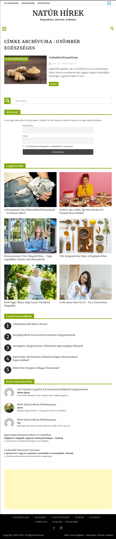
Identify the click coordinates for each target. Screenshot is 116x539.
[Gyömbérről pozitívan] (25, 70)
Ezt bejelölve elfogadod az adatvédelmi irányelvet (49, 146)
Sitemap (94, 517)
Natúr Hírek (58, 13)
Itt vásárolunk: (11, 3)
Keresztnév (28, 125)
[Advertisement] (58, 489)
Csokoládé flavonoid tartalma (21, 450)
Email (25, 136)
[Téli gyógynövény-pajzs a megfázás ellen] (85, 235)
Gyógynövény (60, 517)
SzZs (54, 63)
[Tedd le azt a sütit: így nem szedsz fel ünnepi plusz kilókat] (85, 189)
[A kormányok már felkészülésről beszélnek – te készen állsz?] (30, 189)
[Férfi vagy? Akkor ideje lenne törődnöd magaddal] (30, 282)
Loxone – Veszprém (65, 522)
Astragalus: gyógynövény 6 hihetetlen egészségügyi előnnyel (48, 345)
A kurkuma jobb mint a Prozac (30, 324)
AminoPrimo (43, 3)
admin (20, 407)
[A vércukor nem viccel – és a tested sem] (85, 282)
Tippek (79, 517)
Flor (19, 422)
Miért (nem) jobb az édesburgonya (36, 404)
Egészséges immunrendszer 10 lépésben (27, 434)
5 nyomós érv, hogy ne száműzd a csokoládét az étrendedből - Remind (38, 453)
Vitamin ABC (21, 517)
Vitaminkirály (28, 3)
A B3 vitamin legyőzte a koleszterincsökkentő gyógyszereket (52, 389)
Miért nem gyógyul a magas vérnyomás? (36, 367)
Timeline (41, 522)
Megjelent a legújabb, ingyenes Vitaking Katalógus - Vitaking (33, 438)
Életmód (40, 517)
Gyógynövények (16, 59)
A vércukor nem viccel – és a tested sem (83, 302)
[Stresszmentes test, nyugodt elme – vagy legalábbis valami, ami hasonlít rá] (30, 235)
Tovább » (54, 84)
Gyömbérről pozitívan (63, 57)
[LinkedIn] (109, 3)
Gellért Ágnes (23, 392)
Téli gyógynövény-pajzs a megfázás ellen (83, 256)
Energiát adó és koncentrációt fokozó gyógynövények (44, 335)
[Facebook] (104, 3)
